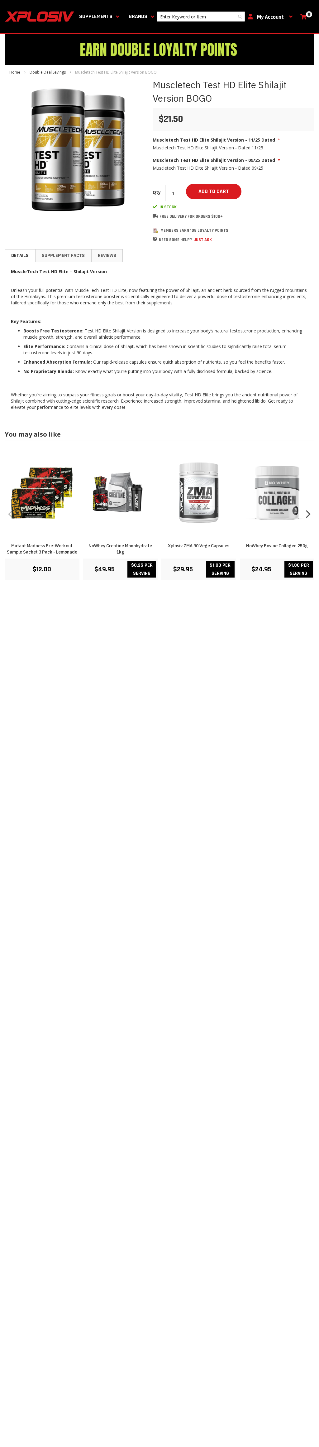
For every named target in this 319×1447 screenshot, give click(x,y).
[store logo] (41, 16)
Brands (138, 16)
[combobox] (201, 17)
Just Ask (202, 240)
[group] (159, 513)
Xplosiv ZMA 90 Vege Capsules (198, 546)
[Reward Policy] (155, 230)
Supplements (95, 16)
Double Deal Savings (48, 72)
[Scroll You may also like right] (308, 514)
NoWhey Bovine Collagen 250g (277, 546)
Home (14, 72)
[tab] (20, 255)
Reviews (107, 255)
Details (20, 255)
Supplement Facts (63, 255)
